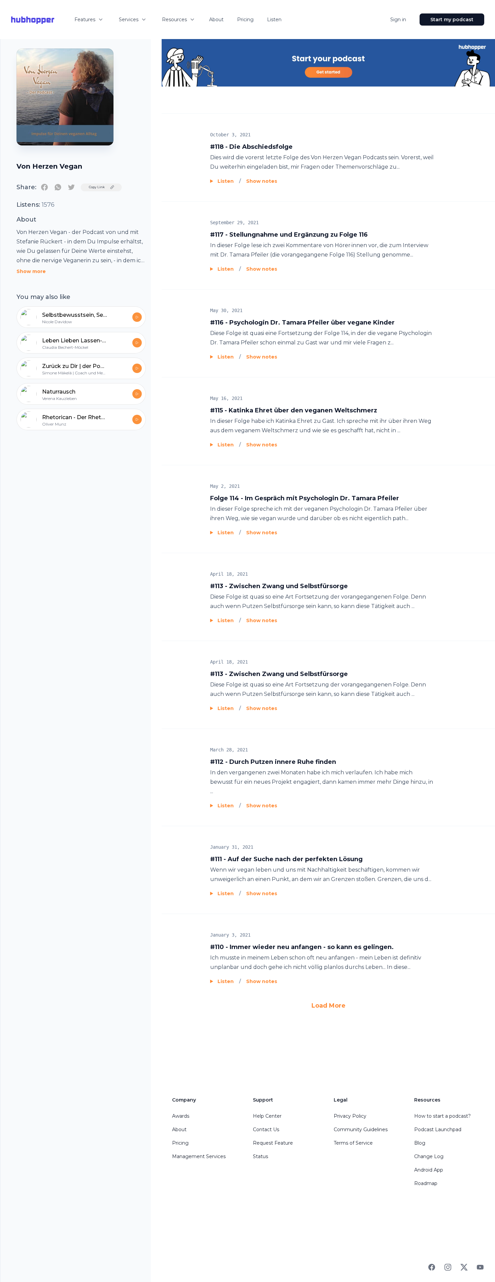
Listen (274, 19)
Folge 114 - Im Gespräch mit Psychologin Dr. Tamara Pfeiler (304, 498)
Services (128, 19)
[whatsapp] (58, 187)
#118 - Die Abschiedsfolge (251, 146)
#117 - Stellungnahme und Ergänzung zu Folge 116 (289, 234)
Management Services (199, 1156)
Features (84, 19)
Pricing (245, 19)
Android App (428, 1170)
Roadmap (425, 1183)
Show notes (261, 181)
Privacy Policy (350, 1116)
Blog (419, 1143)
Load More (328, 1005)
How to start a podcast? (442, 1116)
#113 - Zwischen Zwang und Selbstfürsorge (279, 586)
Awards (180, 1116)
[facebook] (44, 187)
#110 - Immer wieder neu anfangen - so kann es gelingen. (302, 947)
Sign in (398, 19)
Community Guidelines (361, 1129)
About (216, 19)
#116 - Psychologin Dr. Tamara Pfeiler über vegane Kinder (302, 322)
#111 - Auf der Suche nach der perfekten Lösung (286, 859)
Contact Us (266, 1129)
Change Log (428, 1156)
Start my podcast (451, 19)
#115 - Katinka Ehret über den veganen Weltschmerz (293, 410)
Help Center (267, 1116)
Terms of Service (353, 1143)
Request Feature (273, 1143)
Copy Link (97, 187)
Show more (31, 271)
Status (260, 1156)
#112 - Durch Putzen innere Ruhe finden (273, 762)
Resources (174, 19)
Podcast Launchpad (437, 1129)
